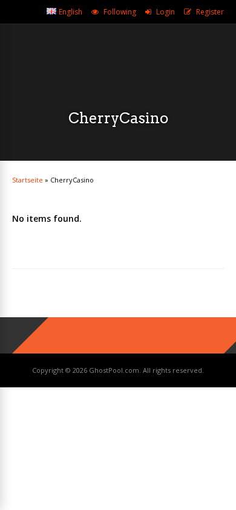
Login (165, 12)
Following (119, 12)
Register (210, 12)
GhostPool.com (114, 370)
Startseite (27, 179)
